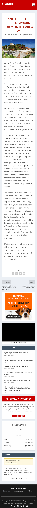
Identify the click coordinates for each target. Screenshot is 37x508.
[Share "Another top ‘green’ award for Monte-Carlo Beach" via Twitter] (16, 274)
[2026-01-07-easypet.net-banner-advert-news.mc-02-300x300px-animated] (18, 319)
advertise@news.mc (11, 463)
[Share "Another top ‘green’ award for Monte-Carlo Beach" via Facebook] (13, 274)
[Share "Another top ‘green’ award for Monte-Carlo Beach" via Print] (24, 274)
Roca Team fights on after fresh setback (16, 366)
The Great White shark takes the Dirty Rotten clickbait (18, 373)
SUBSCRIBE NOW (18, 416)
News (12, 355)
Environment (28, 34)
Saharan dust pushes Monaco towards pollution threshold (16, 353)
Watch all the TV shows (18, 342)
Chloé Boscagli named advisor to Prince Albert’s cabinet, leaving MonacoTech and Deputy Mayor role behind (17, 388)
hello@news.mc (8, 470)
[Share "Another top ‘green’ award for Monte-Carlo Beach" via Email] (20, 274)
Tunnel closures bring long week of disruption (18, 360)
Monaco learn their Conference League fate (17, 381)
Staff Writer (10, 34)
